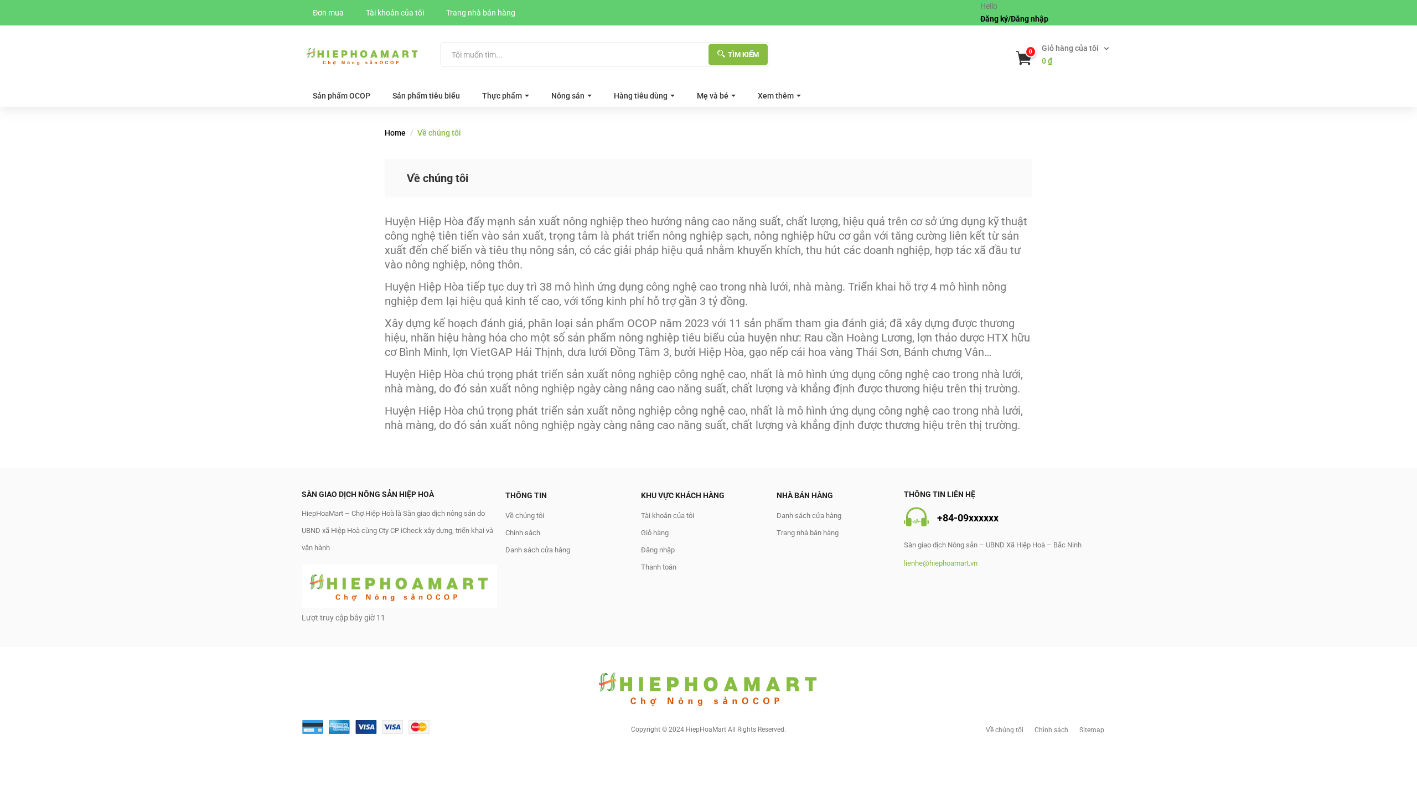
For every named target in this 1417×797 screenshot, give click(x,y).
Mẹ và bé (712, 95)
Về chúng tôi (524, 515)
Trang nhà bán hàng (480, 12)
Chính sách (522, 533)
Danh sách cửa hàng (537, 550)
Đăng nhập (658, 550)
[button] (1064, 55)
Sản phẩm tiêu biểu (426, 95)
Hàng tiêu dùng (641, 95)
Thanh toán (658, 567)
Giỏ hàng (655, 533)
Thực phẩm (502, 95)
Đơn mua (328, 12)
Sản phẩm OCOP (341, 95)
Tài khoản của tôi (395, 12)
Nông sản (568, 95)
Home (395, 132)
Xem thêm (776, 95)
